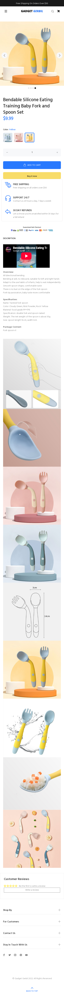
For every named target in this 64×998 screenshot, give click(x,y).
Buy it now (32, 176)
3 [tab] (33, 88)
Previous (4, 55)
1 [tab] (29, 88)
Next (59, 55)
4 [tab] (35, 88)
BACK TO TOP (32, 991)
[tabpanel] (32, 54)
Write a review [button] (32, 890)
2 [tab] (31, 88)
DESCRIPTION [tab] (9, 238)
